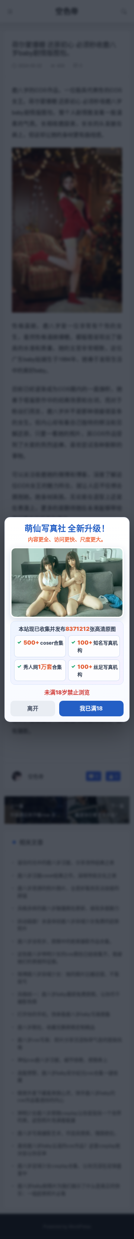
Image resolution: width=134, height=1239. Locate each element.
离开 (32, 708)
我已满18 (91, 708)
